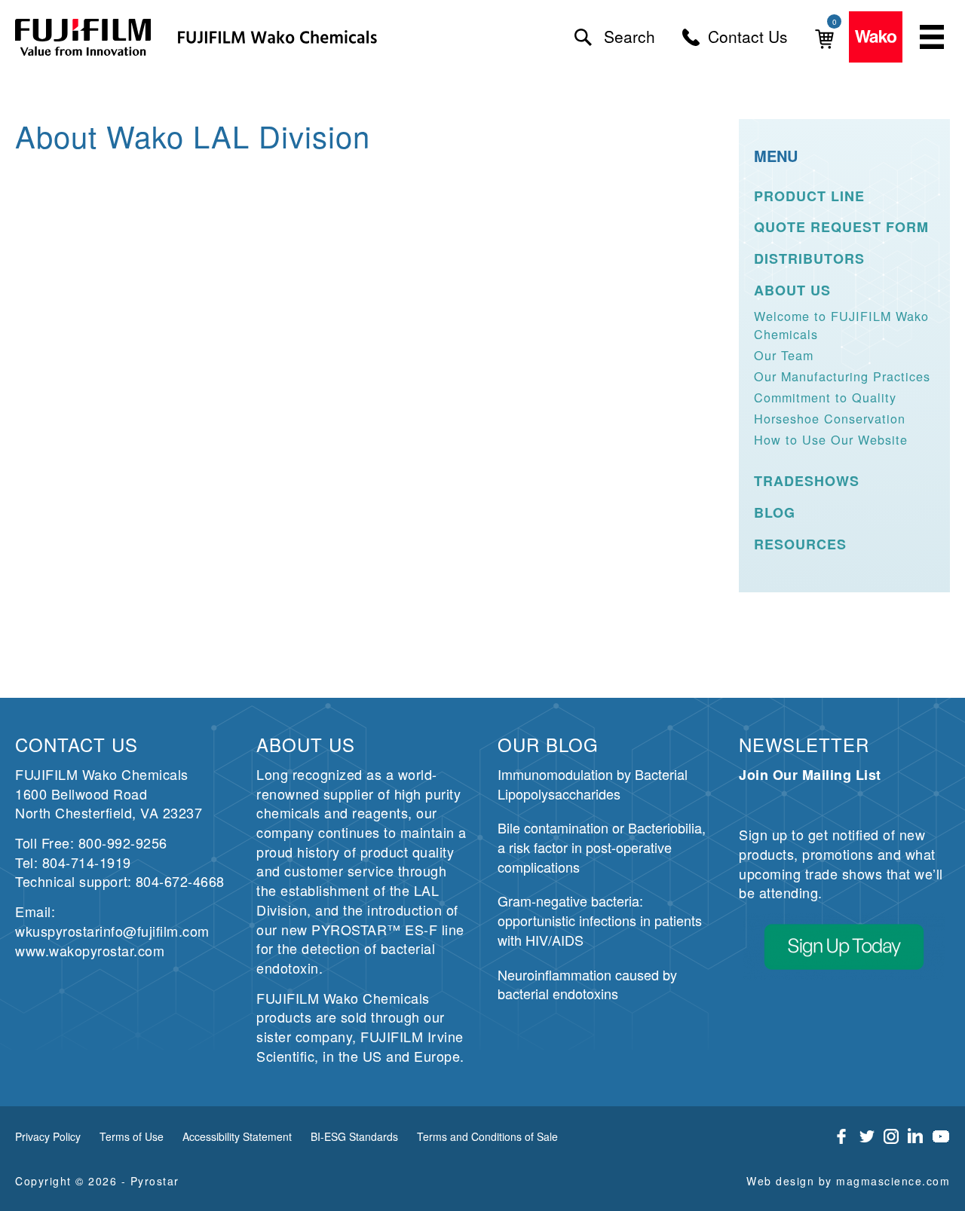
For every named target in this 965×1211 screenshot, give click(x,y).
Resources (800, 544)
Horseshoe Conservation (829, 418)
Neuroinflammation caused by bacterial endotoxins (587, 984)
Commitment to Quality (825, 397)
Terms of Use (132, 1136)
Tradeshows (806, 481)
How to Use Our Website (831, 439)
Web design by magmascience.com (848, 1180)
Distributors (809, 258)
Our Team (783, 355)
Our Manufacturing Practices (842, 376)
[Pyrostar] (83, 37)
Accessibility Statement (237, 1136)
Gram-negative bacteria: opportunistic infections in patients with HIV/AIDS (600, 920)
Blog (774, 512)
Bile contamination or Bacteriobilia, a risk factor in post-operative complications (602, 847)
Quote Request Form (841, 227)
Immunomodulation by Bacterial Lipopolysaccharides (593, 783)
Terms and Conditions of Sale (487, 1136)
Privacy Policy (48, 1136)
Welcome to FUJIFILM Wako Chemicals (841, 324)
